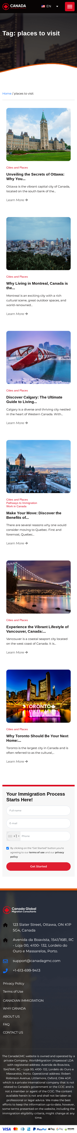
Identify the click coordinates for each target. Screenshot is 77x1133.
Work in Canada (16, 506)
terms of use (37, 852)
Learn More (15, 200)
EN (48, 6)
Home (6, 93)
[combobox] (14, 836)
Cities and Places (17, 167)
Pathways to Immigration (21, 502)
